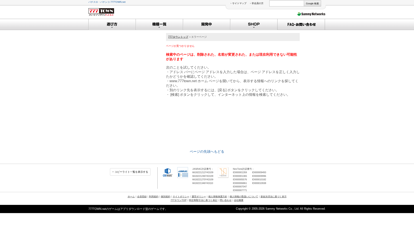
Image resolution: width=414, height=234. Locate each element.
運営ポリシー (199, 196)
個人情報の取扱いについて (244, 196)
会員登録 (142, 196)
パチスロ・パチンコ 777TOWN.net (106, 2)
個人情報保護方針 (217, 196)
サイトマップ (239, 3)
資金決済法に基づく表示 (273, 196)
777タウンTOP (179, 200)
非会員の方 (257, 3)
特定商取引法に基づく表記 (203, 200)
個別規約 (165, 196)
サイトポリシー (181, 196)
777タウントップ (178, 36)
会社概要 (238, 200)
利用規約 (153, 196)
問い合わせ (226, 200)
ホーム (131, 196)
